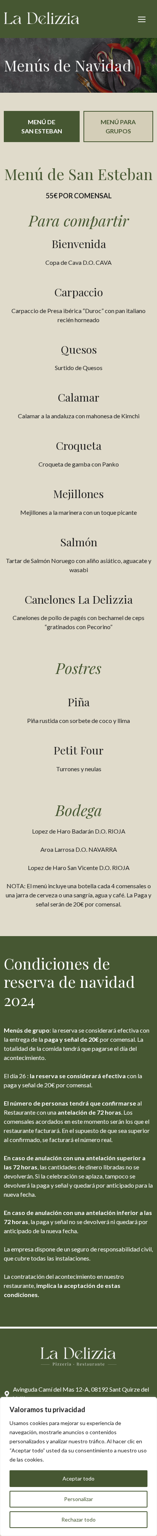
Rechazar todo (78, 1519)
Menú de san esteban (41, 126)
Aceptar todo (78, 1478)
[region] (78, 1466)
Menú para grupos (118, 126)
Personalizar (78, 1499)
